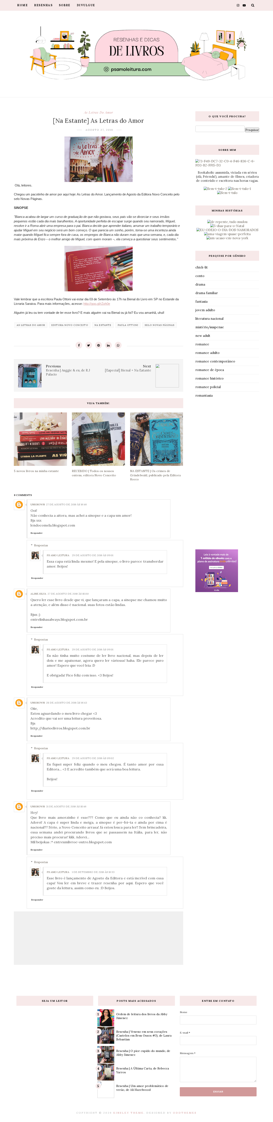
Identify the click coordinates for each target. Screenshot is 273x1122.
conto (199, 276)
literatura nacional (209, 319)
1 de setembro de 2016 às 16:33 (93, 872)
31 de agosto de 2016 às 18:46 (66, 806)
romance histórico (209, 378)
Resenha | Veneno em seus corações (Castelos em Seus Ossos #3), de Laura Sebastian (143, 1035)
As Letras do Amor (98, 112)
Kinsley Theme (128, 1112)
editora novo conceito (69, 325)
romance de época (209, 370)
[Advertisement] (227, 475)
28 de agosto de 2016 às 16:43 (66, 702)
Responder (36, 533)
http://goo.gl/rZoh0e (96, 303)
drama (200, 284)
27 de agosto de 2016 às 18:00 (68, 593)
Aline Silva (38, 593)
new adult (202, 336)
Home (22, 5)
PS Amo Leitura (58, 555)
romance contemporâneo (215, 361)
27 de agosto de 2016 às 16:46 (66, 504)
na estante (102, 325)
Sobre (64, 5)
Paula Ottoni (128, 325)
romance (202, 344)
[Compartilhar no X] (88, 345)
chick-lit (201, 267)
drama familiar (206, 293)
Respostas (41, 545)
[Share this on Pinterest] (98, 345)
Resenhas (43, 5)
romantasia (204, 395)
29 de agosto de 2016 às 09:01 (92, 555)
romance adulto (207, 353)
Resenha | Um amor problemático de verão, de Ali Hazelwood (142, 1088)
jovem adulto (205, 310)
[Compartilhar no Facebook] (79, 345)
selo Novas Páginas (159, 325)
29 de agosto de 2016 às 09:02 (93, 758)
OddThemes (185, 1112)
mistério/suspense (209, 327)
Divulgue (86, 5)
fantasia (201, 301)
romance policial (208, 387)
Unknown (37, 504)
